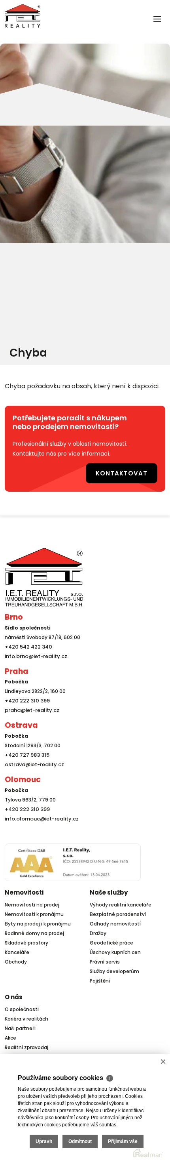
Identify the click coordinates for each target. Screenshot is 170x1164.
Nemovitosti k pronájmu (34, 911)
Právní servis (105, 959)
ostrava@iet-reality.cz (32, 762)
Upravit (44, 1141)
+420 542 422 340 (27, 644)
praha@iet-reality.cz (30, 707)
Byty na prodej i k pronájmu (38, 921)
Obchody (16, 959)
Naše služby (109, 890)
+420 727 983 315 (25, 752)
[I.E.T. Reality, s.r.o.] (22, 15)
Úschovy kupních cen (115, 949)
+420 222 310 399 (25, 698)
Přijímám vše (123, 1141)
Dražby (98, 930)
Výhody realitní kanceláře (120, 902)
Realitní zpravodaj (26, 1045)
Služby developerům (114, 969)
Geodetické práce (111, 940)
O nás (14, 994)
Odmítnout (80, 1141)
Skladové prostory (26, 940)
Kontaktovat (127, 472)
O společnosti (22, 1007)
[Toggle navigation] (9, 32)
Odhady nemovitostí (115, 921)
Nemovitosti (24, 890)
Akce (10, 1035)
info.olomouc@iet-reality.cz (39, 816)
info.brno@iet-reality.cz (34, 654)
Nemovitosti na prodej (32, 902)
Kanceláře (17, 949)
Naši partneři (20, 1026)
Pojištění (100, 978)
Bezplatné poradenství (118, 911)
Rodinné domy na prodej (34, 930)
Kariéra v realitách (26, 1016)
